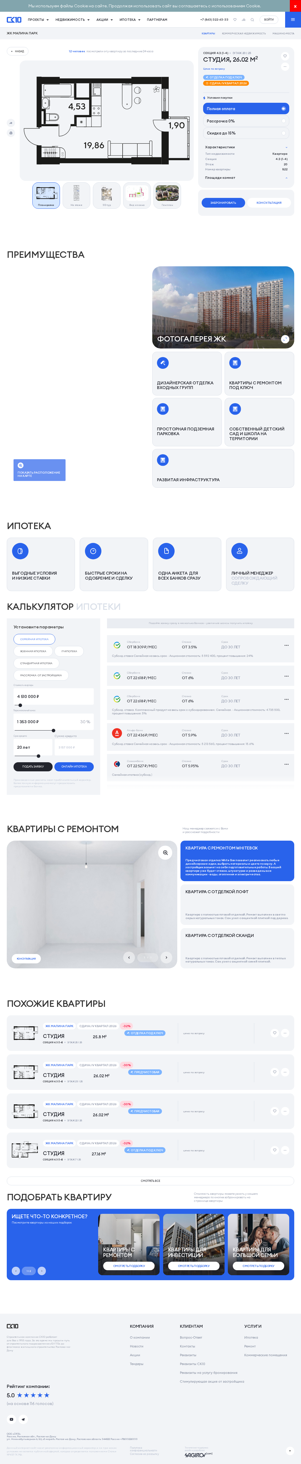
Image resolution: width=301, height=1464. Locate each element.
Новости (136, 1346)
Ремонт (250, 1346)
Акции (135, 1355)
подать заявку (33, 766)
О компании (140, 1337)
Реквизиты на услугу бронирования (209, 1373)
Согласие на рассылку (144, 1454)
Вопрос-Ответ (191, 1337)
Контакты (187, 1346)
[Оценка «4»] (40, 1395)
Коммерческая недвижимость (244, 33)
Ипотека (251, 1337)
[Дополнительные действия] (285, 67)
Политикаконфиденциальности (143, 1449)
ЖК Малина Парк (22, 33)
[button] (223, 307)
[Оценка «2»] (26, 1395)
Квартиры (208, 33)
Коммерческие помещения (265, 1355)
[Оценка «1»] (19, 1395)
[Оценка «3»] (33, 1395)
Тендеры (136, 1364)
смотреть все (150, 1180)
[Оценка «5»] (46, 1395)
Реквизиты (188, 1355)
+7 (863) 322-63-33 (214, 19)
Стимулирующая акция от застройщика (212, 1381)
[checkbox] (35, 639)
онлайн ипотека (74, 766)
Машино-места (283, 33)
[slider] (54, 705)
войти (269, 19)
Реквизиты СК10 (192, 1364)
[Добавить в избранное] (285, 56)
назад (19, 51)
